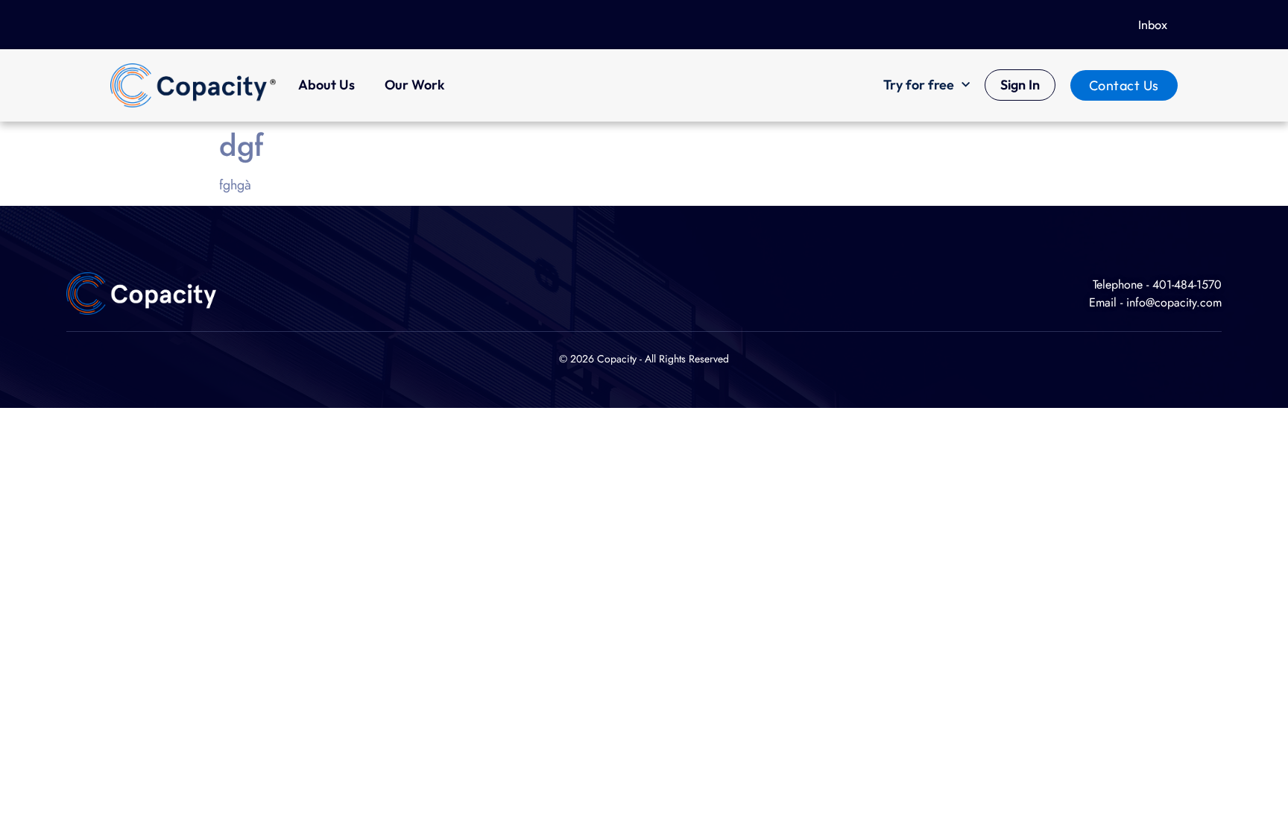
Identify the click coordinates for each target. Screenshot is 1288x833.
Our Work (415, 84)
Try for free (918, 84)
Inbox (1152, 24)
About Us (326, 84)
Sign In (1020, 84)
